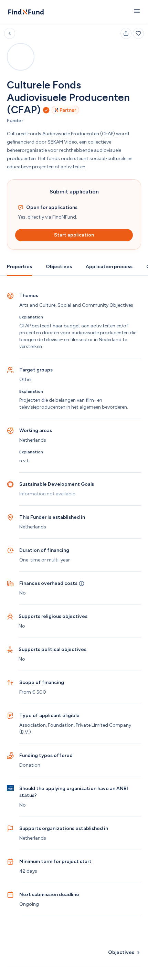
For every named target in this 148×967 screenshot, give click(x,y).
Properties (19, 267)
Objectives (59, 267)
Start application (74, 235)
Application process (109, 267)
